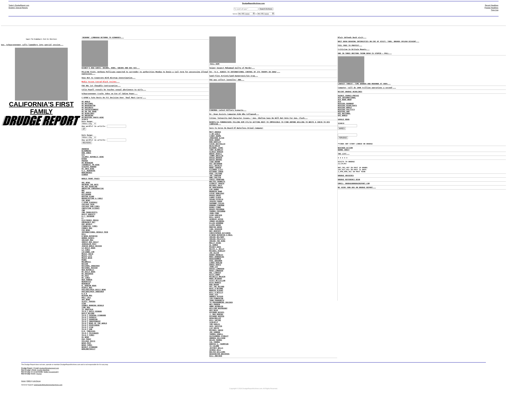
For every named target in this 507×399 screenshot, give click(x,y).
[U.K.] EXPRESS (89, 317)
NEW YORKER (87, 280)
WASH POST (86, 343)
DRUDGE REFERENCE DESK (349, 179)
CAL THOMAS (214, 342)
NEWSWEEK (86, 284)
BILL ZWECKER (215, 356)
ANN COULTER (215, 177)
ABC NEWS (86, 183)
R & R (84, 293)
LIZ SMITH (214, 328)
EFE (83, 155)
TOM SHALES (214, 324)
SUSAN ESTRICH (216, 199)
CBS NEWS (86, 200)
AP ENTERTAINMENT (90, 109)
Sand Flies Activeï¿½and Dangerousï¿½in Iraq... (233, 76)
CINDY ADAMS (215, 136)
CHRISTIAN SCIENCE (91, 208)
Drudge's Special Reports (18, 8)
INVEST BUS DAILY (90, 242)
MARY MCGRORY (215, 279)
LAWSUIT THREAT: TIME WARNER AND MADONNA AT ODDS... (364, 84)
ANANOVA (85, 149)
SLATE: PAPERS (88, 301)
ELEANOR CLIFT (216, 170)
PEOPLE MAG (87, 288)
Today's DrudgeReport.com (19, 5)
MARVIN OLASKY (216, 290)
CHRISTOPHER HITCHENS (220, 233)
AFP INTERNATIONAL (347, 98)
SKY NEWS (86, 299)
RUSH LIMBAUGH (216, 271)
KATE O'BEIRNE (216, 288)
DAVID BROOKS (215, 160)
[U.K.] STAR (87, 327)
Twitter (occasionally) (51, 372)
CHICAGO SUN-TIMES (91, 206)
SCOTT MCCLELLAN (217, 281)
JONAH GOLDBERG (216, 221)
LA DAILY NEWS (88, 248)
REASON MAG (87, 295)
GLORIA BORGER (216, 152)
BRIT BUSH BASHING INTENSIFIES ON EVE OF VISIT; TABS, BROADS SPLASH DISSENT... (378, 41)
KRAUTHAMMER (215, 259)
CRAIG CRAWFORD (216, 179)
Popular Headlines (491, 8)
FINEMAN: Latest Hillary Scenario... (227, 110)
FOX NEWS (86, 230)
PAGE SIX (213, 294)
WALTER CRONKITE (217, 181)
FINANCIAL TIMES (89, 226)
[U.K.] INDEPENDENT (91, 321)
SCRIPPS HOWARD (89, 167)
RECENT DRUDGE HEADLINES (350, 92)
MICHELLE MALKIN (217, 277)
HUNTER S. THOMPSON (218, 344)
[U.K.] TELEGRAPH (90, 333)
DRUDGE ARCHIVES (346, 176)
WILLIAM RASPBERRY (218, 308)
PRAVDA (85, 161)
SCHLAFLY (213, 322)
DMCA (29, 381)
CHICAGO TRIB (88, 204)
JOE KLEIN (214, 253)
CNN (83, 210)
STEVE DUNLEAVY (216, 193)
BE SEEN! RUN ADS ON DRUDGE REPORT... (357, 187)
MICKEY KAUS (215, 247)
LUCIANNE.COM (88, 252)
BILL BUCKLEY (215, 166)
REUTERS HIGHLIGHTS (347, 105)
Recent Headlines (491, 5)
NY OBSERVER (87, 274)
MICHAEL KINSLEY (217, 251)
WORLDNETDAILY (88, 349)
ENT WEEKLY (87, 224)
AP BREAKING (87, 115)
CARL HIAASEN (215, 229)
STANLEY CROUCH (216, 183)
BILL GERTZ (214, 217)
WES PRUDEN (214, 304)
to (256, 14)
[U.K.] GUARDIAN (89, 319)
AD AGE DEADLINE (89, 186)
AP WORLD (86, 102)
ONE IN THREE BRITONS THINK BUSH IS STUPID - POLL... (365, 53)
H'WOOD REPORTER (89, 236)
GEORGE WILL (215, 350)
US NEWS (85, 337)
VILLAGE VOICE (88, 341)
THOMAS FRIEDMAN (217, 211)
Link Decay (37, 381)
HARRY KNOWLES (216, 255)
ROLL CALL (86, 297)
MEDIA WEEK (87, 258)
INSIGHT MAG (87, 240)
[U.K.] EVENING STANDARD (94, 315)
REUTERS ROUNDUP (346, 104)
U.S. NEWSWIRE (88, 171)
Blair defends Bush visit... (352, 37)
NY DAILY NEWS (88, 272)
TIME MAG (86, 307)
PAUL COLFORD (215, 174)
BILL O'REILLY (216, 292)
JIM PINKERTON (216, 298)
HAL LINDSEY (215, 273)
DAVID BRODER (215, 158)
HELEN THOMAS (215, 340)
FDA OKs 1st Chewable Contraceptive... (101, 86)
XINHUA (85, 175)
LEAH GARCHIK (215, 215)
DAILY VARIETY (88, 214)
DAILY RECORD (88, 313)
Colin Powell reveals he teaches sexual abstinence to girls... (114, 90)
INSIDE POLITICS (217, 239)
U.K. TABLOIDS (88, 331)
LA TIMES (86, 250)
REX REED (213, 310)
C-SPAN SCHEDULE (89, 202)
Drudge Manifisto (43, 370)
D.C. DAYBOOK (88, 216)
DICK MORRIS (215, 283)
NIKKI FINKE (215, 207)
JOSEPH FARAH (215, 201)
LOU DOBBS (214, 189)
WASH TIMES (87, 345)
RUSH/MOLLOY (215, 318)
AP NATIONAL (87, 104)
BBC (83, 190)
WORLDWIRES (87, 173)
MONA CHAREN (215, 168)
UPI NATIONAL (344, 113)
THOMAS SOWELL (216, 334)
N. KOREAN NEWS (89, 286)
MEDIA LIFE (87, 256)
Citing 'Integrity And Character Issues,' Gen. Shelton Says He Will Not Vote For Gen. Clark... (258, 118)
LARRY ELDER (215, 197)
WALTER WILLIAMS (217, 352)
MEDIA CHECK (87, 254)
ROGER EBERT (215, 195)
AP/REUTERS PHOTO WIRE (93, 117)
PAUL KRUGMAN (215, 261)
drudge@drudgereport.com (49, 368)
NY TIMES (86, 278)
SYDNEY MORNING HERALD (93, 305)
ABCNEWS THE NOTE (90, 184)
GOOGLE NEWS (343, 119)
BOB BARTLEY (215, 142)
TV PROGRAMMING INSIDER (221, 302)
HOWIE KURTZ (215, 265)
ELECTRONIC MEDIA (90, 220)
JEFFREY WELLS (216, 348)
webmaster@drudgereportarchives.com (48, 385)
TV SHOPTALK (87, 309)
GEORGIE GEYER (216, 219)
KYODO (84, 159)
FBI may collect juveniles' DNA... (226, 80)
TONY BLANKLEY (216, 150)
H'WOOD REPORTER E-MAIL (221, 235)
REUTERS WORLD (345, 107)
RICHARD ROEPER (216, 316)
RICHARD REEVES (216, 312)
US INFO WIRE (88, 169)
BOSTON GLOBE (88, 196)
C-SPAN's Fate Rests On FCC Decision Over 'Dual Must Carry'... (114, 98)
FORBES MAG (87, 228)
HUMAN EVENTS (88, 238)
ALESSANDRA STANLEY (218, 336)
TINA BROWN (214, 162)
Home (23, 381)
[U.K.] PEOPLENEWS (91, 325)
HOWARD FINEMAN (216, 205)
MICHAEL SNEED (216, 330)
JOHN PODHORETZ (216, 300)
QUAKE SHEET (343, 150)
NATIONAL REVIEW (89, 268)
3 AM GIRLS (214, 134)
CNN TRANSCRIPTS (89, 212)
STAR (84, 303)
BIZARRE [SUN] (216, 148)
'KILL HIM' (214, 64)
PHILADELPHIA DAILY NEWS (94, 290)
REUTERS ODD (343, 111)
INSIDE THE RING (217, 241)
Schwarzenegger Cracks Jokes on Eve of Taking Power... (110, 94)
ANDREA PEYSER (216, 296)
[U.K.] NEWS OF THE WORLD (94, 323)
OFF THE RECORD (216, 286)
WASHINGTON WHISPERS (219, 354)
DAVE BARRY (214, 140)
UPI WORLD (342, 115)
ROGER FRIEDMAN (216, 209)
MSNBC (84, 260)
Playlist (39, 374)
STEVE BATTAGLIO (217, 144)
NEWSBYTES (86, 282)
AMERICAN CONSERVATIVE (93, 188)
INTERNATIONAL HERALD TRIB (95, 232)
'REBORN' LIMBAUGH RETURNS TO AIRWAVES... (103, 37)
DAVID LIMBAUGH (216, 269)
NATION (85, 264)
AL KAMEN (213, 245)
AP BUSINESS (87, 107)
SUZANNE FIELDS (216, 203)
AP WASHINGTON (88, 105)
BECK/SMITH (214, 146)
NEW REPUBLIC (88, 270)
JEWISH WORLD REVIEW (92, 246)
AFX (339, 102)
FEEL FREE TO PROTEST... (350, 45)
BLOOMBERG (86, 151)
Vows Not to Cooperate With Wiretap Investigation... (108, 78)
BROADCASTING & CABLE (92, 198)
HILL (84, 234)
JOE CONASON (215, 176)
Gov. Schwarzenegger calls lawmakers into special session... (32, 45)
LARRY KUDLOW (215, 263)
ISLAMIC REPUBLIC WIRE (93, 157)
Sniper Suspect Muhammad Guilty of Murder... (232, 68)
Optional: (235, 14)
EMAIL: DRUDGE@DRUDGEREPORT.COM (354, 183)
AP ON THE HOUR (89, 111)
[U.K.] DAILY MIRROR (92, 311)
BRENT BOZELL (215, 154)
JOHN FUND (214, 213)
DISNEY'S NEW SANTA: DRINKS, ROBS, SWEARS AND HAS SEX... (111, 68)
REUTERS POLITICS (346, 109)
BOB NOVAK (214, 285)
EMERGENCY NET (88, 222)
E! (83, 218)
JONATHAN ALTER (216, 138)
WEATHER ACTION (345, 148)
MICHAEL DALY (215, 185)
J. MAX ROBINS (216, 314)
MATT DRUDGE (215, 132)
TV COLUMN (214, 346)
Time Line (494, 10)
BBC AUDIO (86, 192)
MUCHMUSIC (86, 262)
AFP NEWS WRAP (345, 100)
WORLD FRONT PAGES (91, 179)
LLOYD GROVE (215, 225)
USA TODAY (86, 339)
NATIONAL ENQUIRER (91, 266)
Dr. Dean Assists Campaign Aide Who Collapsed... (234, 114)
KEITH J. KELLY (216, 249)
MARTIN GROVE (215, 227)
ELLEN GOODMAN (216, 223)
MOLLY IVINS (215, 243)
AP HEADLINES (88, 113)
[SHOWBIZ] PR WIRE (91, 165)
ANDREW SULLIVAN (217, 338)
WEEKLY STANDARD (89, 347)
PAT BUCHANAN (215, 164)
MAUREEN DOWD (215, 191)
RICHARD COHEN (216, 172)
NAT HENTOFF (215, 231)
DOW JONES (86, 153)
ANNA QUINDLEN (216, 306)
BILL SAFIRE (215, 320)
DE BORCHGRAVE (216, 187)
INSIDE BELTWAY (216, 237)
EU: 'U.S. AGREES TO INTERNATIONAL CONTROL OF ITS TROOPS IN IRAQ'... (244, 72)
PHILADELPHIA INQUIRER (93, 292)
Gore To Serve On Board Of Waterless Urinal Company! (236, 128)
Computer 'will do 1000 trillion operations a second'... (367, 88)
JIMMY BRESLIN (216, 156)
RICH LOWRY (214, 275)
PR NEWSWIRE (87, 163)
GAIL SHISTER (215, 326)
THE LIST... (343, 154)
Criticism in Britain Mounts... (354, 49)
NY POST (85, 276)
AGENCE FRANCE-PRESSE (348, 96)
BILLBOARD (86, 194)
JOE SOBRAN (214, 332)
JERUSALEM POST (89, 244)
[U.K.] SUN (87, 329)
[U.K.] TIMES (88, 335)
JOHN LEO (213, 267)
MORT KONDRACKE (216, 257)
